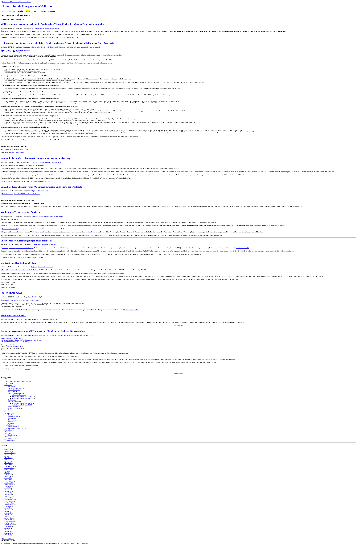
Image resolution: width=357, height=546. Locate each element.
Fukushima (11, 391)
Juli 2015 (7, 461)
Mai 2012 (7, 511)
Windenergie (12, 423)
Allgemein (51, 28)
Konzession (11, 418)
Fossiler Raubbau (13, 416)
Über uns (11, 11)
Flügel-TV (54, 162)
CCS (5, 411)
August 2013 (8, 486)
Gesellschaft (44, 244)
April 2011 (7, 533)
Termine (20, 11)
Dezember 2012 (9, 499)
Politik (57, 28)
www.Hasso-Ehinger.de (8, 287)
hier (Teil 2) (24, 257)
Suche (78, 543)
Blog (28, 11)
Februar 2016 (8, 459)
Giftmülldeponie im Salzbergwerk (14, 428)
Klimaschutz (41, 216)
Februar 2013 (8, 496)
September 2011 (9, 524)
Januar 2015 (8, 464)
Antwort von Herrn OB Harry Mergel (17, 149)
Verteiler (43, 11)
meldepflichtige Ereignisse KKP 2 (22, 405)
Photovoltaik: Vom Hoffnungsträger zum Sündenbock (26, 241)
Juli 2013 (7, 488)
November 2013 (9, 481)
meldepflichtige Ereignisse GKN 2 (22, 398)
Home (3, 11)
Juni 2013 (7, 489)
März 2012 (7, 514)
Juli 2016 (7, 454)
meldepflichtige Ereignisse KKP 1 (22, 403)
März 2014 (7, 476)
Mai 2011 (7, 531)
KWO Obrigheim (70, 335)
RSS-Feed (11, 539)
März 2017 (7, 451)
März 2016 (7, 458)
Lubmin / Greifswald (14, 408)
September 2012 (9, 504)
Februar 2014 (8, 478)
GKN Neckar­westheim (45, 319)
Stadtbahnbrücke (90, 232)
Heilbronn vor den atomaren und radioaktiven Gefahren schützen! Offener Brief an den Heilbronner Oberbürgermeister (59, 43)
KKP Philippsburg (13, 401)
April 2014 (7, 474)
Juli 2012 (7, 508)
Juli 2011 (7, 528)
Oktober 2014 (8, 469)
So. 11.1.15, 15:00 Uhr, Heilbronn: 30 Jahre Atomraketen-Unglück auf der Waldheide (41, 187)
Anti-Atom (77, 47)
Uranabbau (11, 410)
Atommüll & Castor (86, 47)
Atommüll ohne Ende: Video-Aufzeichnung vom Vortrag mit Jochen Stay (35, 158)
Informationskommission (19, 395)
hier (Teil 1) (14, 257)
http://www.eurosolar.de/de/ (131, 310)
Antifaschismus (12, 426)
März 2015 (7, 463)
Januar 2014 (8, 479)
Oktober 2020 (8, 449)
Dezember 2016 (9, 453)
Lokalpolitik (96, 47)
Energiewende (36, 244)
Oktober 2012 (8, 503)
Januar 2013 (8, 498)
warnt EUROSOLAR (242, 248)
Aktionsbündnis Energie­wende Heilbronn (43, 47)
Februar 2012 (8, 516)
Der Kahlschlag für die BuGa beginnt (18, 263)
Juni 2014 (7, 471)
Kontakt (51, 11)
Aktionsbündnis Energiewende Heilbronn (27, 6)
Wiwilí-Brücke (34, 232)
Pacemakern (29, 55)
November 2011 (9, 521)
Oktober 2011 (8, 523)
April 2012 (7, 513)
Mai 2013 (7, 491)
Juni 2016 (7, 456)
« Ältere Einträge (178, 373)
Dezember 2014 (9, 466)
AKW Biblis (12, 386)
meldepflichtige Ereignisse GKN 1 (22, 396)
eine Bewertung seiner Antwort (15, 152)
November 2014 (9, 468)
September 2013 (9, 484)
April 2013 (7, 493)
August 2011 (8, 526)
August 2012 (8, 506)
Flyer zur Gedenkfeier (34, 194)
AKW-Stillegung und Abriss (39, 28)
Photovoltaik (12, 420)
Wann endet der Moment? (13, 315)
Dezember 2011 (9, 519)
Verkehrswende (58, 216)
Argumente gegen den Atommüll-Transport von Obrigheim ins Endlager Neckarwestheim (43, 331)
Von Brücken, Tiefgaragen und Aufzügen (20, 212)
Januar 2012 (8, 518)
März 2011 (7, 535)
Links (35, 11)
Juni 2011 (7, 529)
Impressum (84, 543)
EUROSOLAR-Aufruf (11, 293)
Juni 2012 (7, 509)
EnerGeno (11, 415)
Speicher (10, 421)
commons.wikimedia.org (14, 346)
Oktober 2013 (8, 483)
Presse (55, 244)
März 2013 (7, 494)
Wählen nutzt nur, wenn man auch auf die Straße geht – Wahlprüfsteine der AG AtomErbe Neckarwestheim (52, 24)
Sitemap (72, 543)
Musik (6, 431)
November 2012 (9, 501)
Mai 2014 (7, 473)
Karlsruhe (11, 400)
